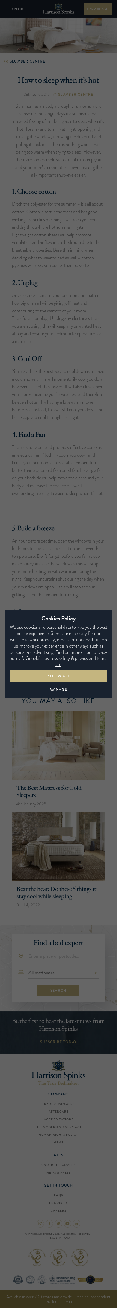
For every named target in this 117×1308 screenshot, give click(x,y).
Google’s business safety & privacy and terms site (66, 661)
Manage (58, 689)
